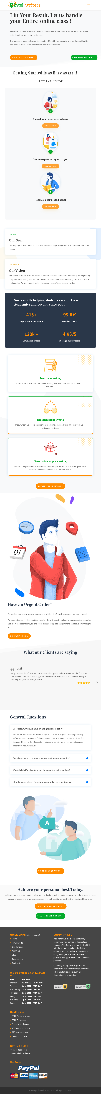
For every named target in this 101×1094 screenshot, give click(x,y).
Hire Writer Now (19, 636)
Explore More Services (50, 486)
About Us (16, 951)
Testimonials (17, 959)
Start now (50, 126)
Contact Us (16, 963)
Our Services (17, 947)
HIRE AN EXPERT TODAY (50, 906)
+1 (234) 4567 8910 (18, 1050)
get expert (50, 166)
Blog (14, 955)
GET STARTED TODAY (50, 916)
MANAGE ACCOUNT (84, 57)
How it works (17, 943)
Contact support (50, 871)
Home (14, 938)
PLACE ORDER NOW (24, 57)
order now (50, 206)
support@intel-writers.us (21, 1053)
